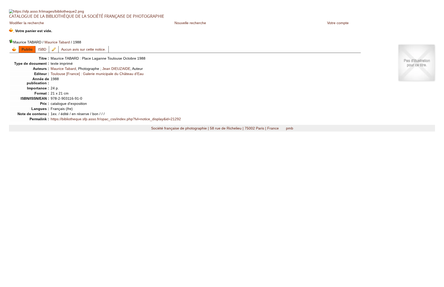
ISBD (42, 49)
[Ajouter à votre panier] (14, 49)
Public (27, 49)
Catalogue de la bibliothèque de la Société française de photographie (86, 16)
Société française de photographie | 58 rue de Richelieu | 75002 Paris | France (215, 128)
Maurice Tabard (57, 42)
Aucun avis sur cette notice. (83, 49)
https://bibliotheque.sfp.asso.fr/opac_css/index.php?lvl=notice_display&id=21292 (116, 119)
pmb (289, 128)
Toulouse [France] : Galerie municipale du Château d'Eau (97, 74)
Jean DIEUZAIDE (116, 69)
